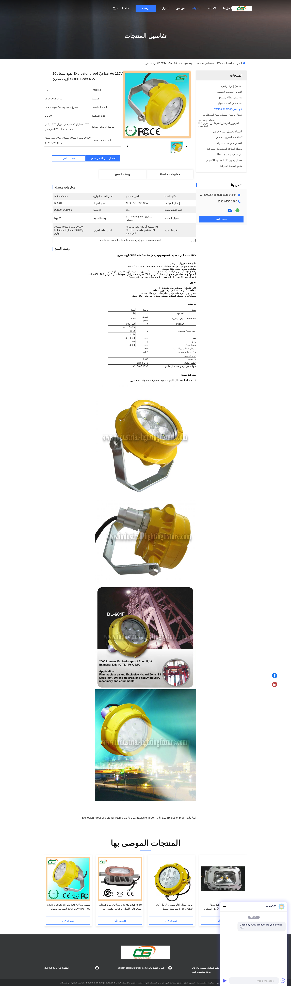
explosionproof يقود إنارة (170, 817)
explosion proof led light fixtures (102, 817)
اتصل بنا (227, 8)
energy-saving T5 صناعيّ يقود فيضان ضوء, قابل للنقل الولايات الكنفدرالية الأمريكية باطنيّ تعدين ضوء (120, 907)
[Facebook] (275, 676)
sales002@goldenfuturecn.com (218, 194)
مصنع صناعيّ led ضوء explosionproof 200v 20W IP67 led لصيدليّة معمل (68, 906)
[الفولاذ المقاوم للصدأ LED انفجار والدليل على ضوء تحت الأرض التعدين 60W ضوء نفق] (223, 878)
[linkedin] (275, 684)
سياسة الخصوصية (206, 982)
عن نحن (180, 8)
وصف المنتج (122, 174)
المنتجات (196, 8)
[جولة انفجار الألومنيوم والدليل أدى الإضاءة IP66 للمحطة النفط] (171, 878)
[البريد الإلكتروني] (229, 210)
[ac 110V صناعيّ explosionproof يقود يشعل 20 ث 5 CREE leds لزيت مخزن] (157, 104)
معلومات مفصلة (169, 174)
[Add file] (283, 980)
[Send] (224, 980)
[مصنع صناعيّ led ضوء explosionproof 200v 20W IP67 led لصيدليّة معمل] (68, 878)
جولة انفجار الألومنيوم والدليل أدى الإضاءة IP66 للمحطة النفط (174, 906)
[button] (240, 887)
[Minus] (225, 906)
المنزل (165, 8)
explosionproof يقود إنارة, (139, 817)
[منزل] (242, 8)
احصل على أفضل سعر (103, 158)
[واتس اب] (237, 210)
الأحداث (212, 8)
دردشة (145, 8)
